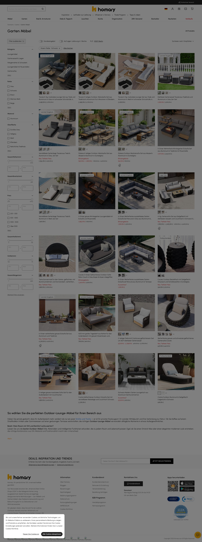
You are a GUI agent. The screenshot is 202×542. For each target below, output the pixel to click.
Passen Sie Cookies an (31, 534)
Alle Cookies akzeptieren (52, 534)
